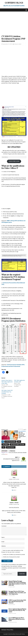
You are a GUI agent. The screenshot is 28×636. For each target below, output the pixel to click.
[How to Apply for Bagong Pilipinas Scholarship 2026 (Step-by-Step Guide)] (4, 612)
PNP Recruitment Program (17, 444)
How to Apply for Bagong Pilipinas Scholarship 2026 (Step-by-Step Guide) (17, 610)
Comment (3, 526)
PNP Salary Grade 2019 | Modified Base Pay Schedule (7, 391)
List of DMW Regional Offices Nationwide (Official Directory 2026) (17, 619)
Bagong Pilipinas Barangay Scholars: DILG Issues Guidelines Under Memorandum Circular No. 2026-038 (17, 583)
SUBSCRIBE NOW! (14, 161)
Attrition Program (10, 441)
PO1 (3, 447)
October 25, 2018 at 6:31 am (14, 504)
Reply (14, 490)
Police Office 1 (10, 447)
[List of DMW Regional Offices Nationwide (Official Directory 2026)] (4, 621)
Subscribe (22, 573)
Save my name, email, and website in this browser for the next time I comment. (12, 551)
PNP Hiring (5, 444)
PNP (19, 441)
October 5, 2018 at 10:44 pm (14, 479)
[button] (26, 10)
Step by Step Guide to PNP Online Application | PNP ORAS (7, 381)
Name (3, 537)
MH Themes (22, 634)
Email (2, 541)
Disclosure (3, 630)
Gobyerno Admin (17, 44)
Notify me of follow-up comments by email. (14, 554)
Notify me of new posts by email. (11, 557)
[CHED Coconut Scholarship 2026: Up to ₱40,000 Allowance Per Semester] (4, 603)
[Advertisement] (14, 24)
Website (3, 546)
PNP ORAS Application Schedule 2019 (19, 381)
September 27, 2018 (7, 44)
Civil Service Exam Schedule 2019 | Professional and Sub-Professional (12, 365)
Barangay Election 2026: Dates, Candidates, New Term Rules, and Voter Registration (17, 593)
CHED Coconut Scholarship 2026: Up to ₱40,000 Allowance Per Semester (17, 601)
